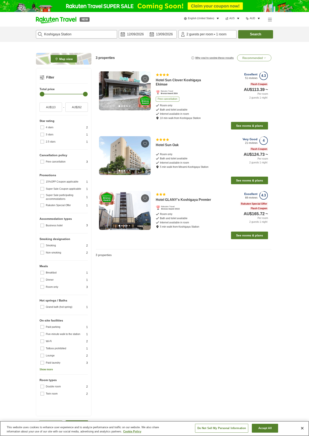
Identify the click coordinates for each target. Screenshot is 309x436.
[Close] (302, 428)
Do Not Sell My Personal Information (221, 428)
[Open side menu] (269, 19)
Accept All (265, 428)
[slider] (42, 94)
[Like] (145, 79)
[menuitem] (202, 18)
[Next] (146, 91)
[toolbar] (148, 34)
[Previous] (104, 91)
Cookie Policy (132, 431)
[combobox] (76, 34)
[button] (56, 19)
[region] (154, 428)
